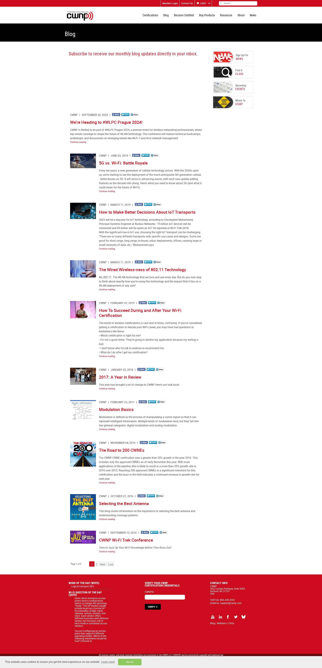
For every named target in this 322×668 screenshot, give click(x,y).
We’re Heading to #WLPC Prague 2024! (106, 122)
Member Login (170, 3)
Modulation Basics (116, 409)
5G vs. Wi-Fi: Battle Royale (123, 163)
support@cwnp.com (230, 603)
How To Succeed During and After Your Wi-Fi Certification (140, 313)
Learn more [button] (108, 661)
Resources (226, 15)
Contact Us (187, 3)
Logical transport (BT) (82, 586)
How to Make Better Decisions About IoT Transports (147, 212)
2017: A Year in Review (120, 377)
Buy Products (207, 15)
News (253, 15)
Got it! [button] (129, 662)
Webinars (222, 623)
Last (110, 564)
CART (203, 3)
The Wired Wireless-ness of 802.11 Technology (142, 269)
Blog (166, 15)
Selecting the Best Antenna (124, 503)
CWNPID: (149, 591)
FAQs (231, 623)
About (241, 15)
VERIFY (151, 606)
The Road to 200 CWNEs (121, 450)
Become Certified (184, 15)
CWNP (74, 115)
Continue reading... (79, 142)
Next (102, 564)
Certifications (150, 15)
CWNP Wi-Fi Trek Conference (126, 540)
